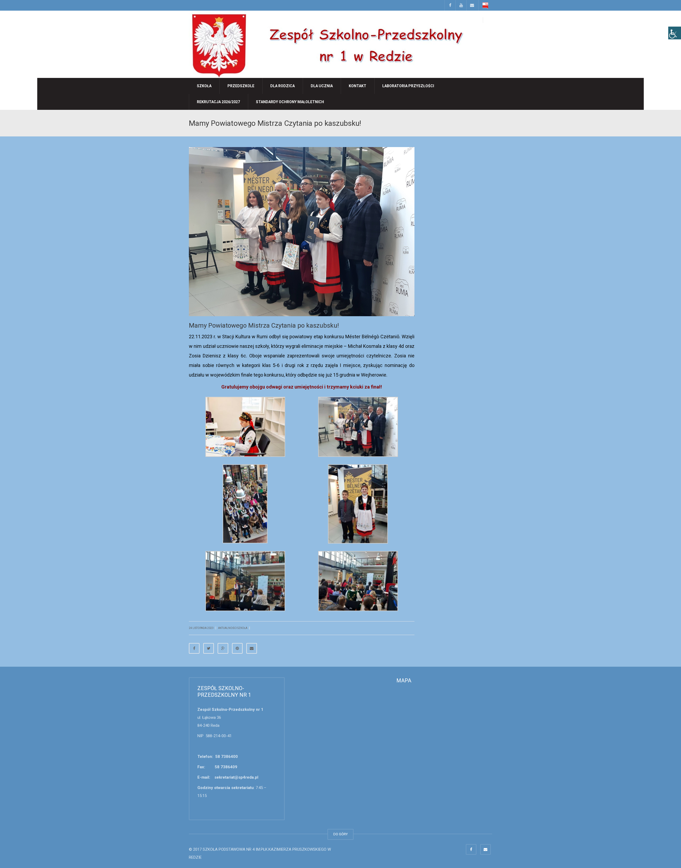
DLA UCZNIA (322, 86)
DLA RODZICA (282, 86)
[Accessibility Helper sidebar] (674, 33)
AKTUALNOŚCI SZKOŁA (474, 122)
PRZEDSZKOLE (240, 86)
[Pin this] (237, 648)
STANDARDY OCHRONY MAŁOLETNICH (290, 102)
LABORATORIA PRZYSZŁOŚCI (408, 86)
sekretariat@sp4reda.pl (236, 777)
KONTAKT (357, 86)
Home (453, 122)
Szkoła (204, 86)
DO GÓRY (340, 834)
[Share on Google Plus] (223, 648)
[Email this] (251, 648)
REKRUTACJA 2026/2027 (218, 102)
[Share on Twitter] (208, 648)
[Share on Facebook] (194, 648)
